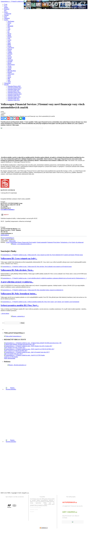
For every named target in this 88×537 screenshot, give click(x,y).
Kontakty (32, 511)
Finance (19, 242)
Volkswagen (11, 74)
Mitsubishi (10, 26)
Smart (9, 43)
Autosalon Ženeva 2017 (14, 89)
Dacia (9, 75)
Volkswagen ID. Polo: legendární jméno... (19, 293)
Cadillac (10, 52)
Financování (25, 242)
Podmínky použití (34, 509)
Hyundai (10, 61)
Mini (9, 78)
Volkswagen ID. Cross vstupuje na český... (19, 258)
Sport (5, 16)
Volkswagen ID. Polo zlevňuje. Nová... (17, 270)
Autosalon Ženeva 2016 (14, 92)
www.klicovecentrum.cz (7, 209)
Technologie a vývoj (65, 242)
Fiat (9, 30)
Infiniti (9, 69)
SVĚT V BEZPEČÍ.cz (69, 512)
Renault (10, 72)
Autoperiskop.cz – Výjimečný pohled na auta (13, 1)
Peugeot (10, 49)
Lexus (9, 55)
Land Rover (11, 47)
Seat (9, 27)
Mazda (9, 63)
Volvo (9, 81)
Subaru (9, 50)
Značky (6, 19)
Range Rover (11, 64)
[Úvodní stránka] (7, 237)
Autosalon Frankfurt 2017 (15, 87)
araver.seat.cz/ (5, 235)
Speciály (6, 84)
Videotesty (7, 18)
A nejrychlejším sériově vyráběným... (17, 282)
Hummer (10, 53)
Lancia (9, 40)
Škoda (9, 35)
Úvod (5, 4)
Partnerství (50, 242)
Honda (9, 46)
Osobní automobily (42, 242)
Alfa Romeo (11, 21)
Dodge (9, 23)
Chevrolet (10, 60)
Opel (9, 41)
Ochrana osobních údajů (35, 507)
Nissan (9, 33)
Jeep (9, 24)
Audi (9, 29)
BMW (9, 44)
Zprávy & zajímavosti (77, 242)
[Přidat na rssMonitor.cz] (44, 528)
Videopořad (7, 83)
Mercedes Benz (12, 70)
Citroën (10, 67)
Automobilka (13, 242)
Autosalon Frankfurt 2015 (15, 94)
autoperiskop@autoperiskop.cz (37, 504)
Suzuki (9, 58)
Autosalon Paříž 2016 (13, 91)
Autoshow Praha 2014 (14, 100)
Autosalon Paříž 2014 (13, 98)
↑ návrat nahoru (5, 313)
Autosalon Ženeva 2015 (14, 97)
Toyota (9, 66)
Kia (8, 32)
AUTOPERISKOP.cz (69, 502)
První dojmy (56, 242)
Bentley (10, 36)
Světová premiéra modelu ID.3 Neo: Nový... (20, 305)
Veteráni (6, 15)
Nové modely (32, 242)
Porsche (10, 57)
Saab (9, 80)
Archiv (8, 242)
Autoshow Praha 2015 (14, 95)
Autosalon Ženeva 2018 (14, 86)
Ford (9, 38)
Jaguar (9, 77)
